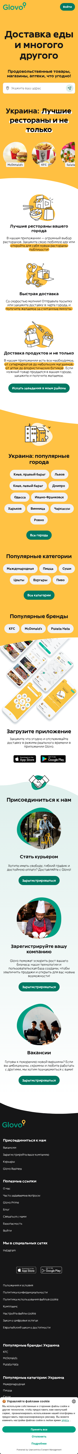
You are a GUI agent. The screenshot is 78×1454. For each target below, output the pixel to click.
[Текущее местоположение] (69, 88)
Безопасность (12, 1223)
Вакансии (9, 1147)
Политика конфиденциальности (25, 1292)
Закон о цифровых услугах (20, 1320)
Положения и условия (18, 1285)
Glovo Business (12, 1168)
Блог (6, 1209)
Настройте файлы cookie (19, 1313)
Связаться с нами (15, 1216)
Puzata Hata (10, 1364)
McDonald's (10, 1358)
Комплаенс (10, 1306)
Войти (7, 1230)
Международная (14, 1384)
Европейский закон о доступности (27, 1327)
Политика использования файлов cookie (30, 1299)
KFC (5, 1352)
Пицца (7, 1390)
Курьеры (9, 1161)
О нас (6, 1188)
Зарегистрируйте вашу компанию (26, 1154)
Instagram (9, 1250)
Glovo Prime (11, 1202)
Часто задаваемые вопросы (21, 1195)
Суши (7, 1396)
